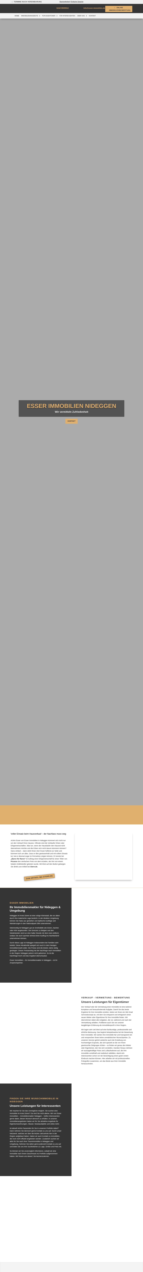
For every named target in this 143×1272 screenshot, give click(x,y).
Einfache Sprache (77, 2)
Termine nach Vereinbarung (28, 2)
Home (17, 16)
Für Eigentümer (48, 16)
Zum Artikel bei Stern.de (39, 877)
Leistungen (49, 811)
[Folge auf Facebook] (126, 1)
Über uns (81, 16)
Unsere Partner (127, 811)
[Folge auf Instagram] (130, 1)
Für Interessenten (67, 16)
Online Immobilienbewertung (120, 9)
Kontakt (92, 16)
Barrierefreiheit (65, 2)
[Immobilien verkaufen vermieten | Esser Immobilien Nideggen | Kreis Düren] (103, 879)
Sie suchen (86, 811)
